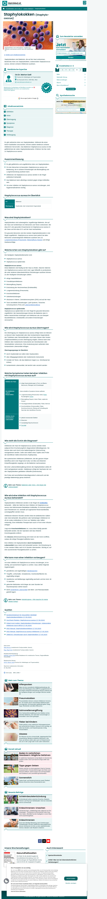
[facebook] (40, 841)
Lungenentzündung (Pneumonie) (15, 240)
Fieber (45, 394)
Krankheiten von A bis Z (14, 8)
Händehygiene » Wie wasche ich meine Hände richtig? (28, 600)
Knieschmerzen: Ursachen (32, 808)
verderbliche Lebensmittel (19, 590)
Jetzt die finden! (70, 103)
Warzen (59, 82)
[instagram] (44, 841)
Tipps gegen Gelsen (29, 766)
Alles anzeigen (71, 89)
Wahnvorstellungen (62, 80)
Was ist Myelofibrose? (63, 85)
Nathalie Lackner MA (9, 655)
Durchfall (23, 425)
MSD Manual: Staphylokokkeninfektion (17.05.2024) (23, 628)
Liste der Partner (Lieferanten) (18, 891)
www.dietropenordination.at (24, 82)
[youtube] (48, 841)
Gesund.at (61, 896)
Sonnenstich (25, 778)
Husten (31, 396)
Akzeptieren (70, 878)
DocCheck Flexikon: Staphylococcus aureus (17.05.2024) (25, 620)
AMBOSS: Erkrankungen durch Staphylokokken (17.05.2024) (26, 634)
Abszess (23, 734)
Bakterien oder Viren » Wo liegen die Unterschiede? (27, 486)
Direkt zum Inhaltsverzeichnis (15, 55)
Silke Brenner (7, 647)
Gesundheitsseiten (27, 853)
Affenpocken (25, 684)
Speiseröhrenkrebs (55, 855)
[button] (6, 881)
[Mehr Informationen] (37, 98)
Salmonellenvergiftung (30, 710)
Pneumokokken (27, 698)
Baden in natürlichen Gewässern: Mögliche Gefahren (34, 754)
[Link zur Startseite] (12, 3)
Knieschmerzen (27, 820)
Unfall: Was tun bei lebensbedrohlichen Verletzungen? (62, 861)
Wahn (58, 74)
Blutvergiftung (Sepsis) (34, 240)
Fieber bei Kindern (28, 722)
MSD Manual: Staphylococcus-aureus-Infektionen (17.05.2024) (27, 631)
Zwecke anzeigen (71, 883)
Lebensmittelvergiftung (32, 305)
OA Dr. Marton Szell (23, 75)
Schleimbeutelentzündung (32, 796)
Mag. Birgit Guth (8, 650)
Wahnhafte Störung (62, 77)
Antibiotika (43, 503)
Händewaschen (32, 571)
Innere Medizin (28, 8)
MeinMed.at (32, 896)
